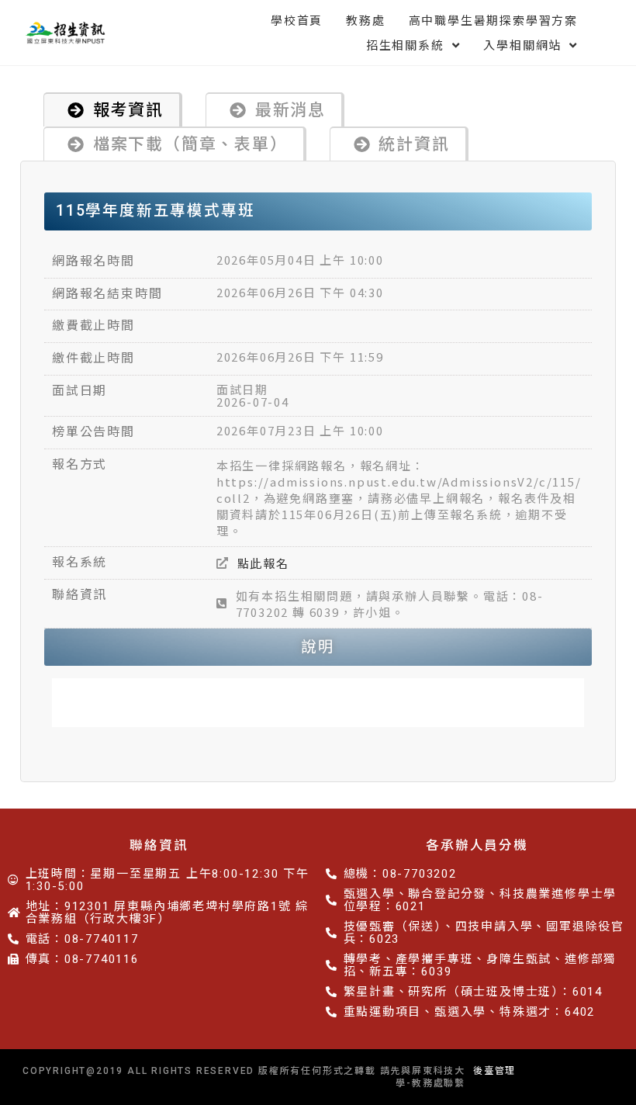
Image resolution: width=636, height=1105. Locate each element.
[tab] (112, 109)
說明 (318, 647)
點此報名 (263, 563)
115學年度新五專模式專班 (155, 211)
